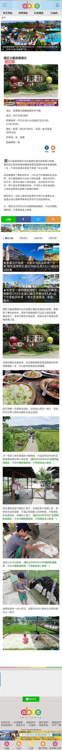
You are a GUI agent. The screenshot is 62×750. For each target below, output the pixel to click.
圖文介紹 (9, 238)
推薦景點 (43, 725)
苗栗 (9, 61)
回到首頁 (5, 722)
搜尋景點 (23, 13)
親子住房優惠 (41, 18)
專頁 (47, 148)
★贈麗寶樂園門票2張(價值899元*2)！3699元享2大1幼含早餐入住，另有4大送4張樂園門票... (30, 48)
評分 (19, 748)
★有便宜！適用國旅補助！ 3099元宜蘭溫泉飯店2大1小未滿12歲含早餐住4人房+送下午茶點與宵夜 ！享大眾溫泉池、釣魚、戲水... (30, 295)
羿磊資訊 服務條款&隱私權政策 (31, 730)
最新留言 (31, 722)
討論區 (32, 725)
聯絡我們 (56, 722)
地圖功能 (38, 238)
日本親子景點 (16, 18)
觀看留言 (24, 238)
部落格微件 (7, 725)
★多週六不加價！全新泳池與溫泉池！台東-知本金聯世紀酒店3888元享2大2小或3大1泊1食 (31, 266)
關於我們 (43, 722)
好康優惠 (38, 13)
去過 (31, 748)
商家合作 (20, 725)
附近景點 (7, 13)
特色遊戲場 (29, 18)
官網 (53, 148)
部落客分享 (55, 748)
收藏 (6, 748)
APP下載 (56, 725)
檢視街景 (53, 238)
